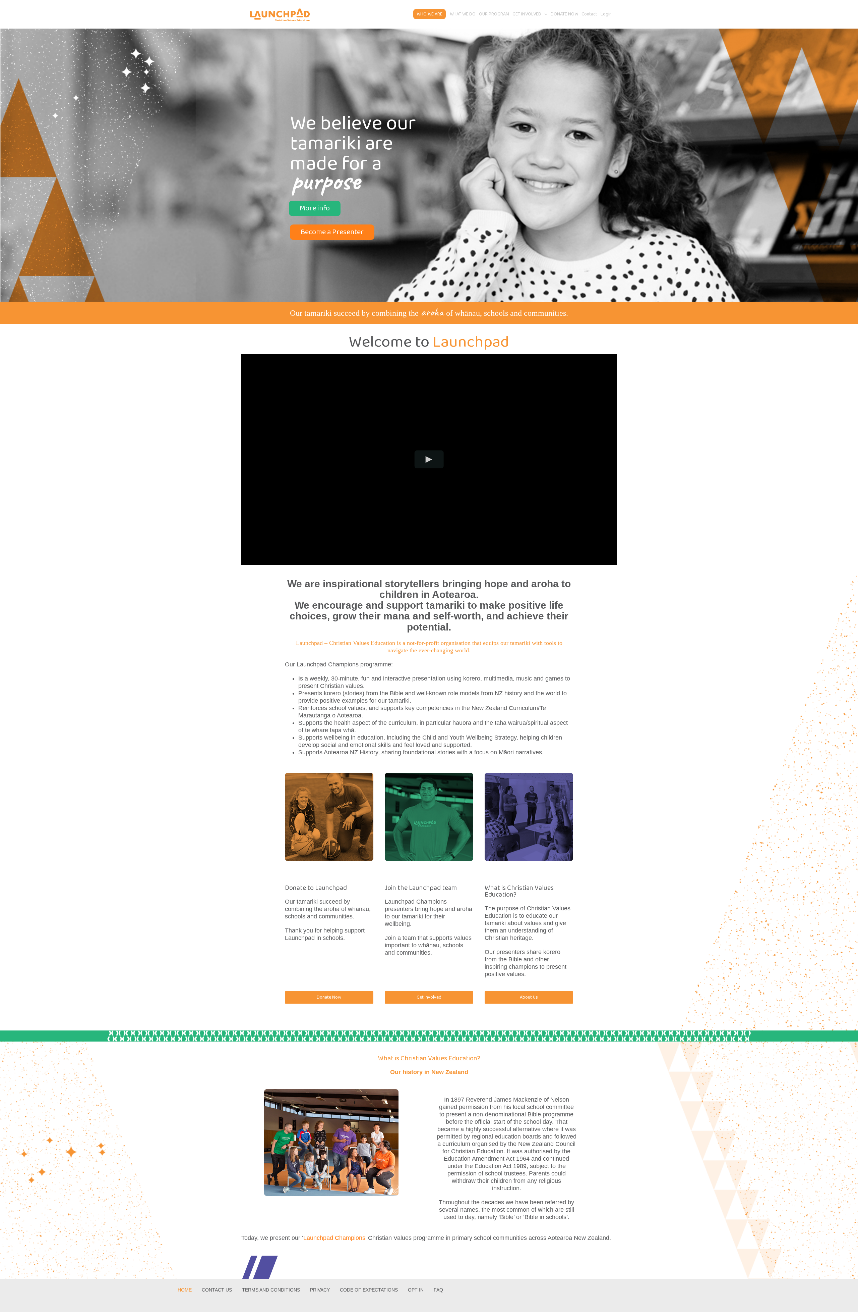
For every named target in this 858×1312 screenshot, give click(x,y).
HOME (185, 1290)
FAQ (438, 1290)
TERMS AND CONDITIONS (271, 1290)
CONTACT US (217, 1290)
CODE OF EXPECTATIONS (369, 1290)
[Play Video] (429, 459)
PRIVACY (320, 1290)
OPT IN (416, 1290)
